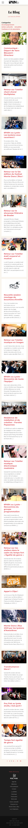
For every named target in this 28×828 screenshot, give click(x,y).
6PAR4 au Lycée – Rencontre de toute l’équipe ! (14, 379)
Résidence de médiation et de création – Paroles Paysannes (13, 421)
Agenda (14, 781)
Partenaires (14, 796)
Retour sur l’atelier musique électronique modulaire (13, 464)
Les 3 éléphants (14, 809)
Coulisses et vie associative (11, 29)
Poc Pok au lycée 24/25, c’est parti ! (13, 704)
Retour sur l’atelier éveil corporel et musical (13, 256)
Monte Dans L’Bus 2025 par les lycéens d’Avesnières (14, 628)
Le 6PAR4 (14, 791)
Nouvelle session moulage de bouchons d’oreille (13, 297)
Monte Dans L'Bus (14, 806)
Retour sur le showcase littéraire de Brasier (13, 213)
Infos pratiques (14, 786)
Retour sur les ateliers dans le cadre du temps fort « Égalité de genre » (14, 551)
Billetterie (14, 784)
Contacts (14, 818)
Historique (14, 794)
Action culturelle (7, 27)
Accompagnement (8, 25)
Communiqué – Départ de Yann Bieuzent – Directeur (11, 51)
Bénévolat (14, 799)
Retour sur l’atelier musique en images (13, 341)
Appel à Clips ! (11, 591)
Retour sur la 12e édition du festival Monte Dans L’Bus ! (13, 174)
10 (20, 761)
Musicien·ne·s (14, 804)
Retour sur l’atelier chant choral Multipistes (13, 91)
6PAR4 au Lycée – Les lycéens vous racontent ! (12, 135)
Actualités (18, 27)
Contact (14, 789)
